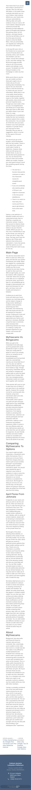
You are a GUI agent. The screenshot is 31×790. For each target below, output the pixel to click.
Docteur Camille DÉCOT (16, 768)
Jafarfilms (18, 785)
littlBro (17, 787)
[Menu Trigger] (27, 3)
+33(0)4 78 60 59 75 (16, 779)
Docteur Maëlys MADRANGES (15, 770)
